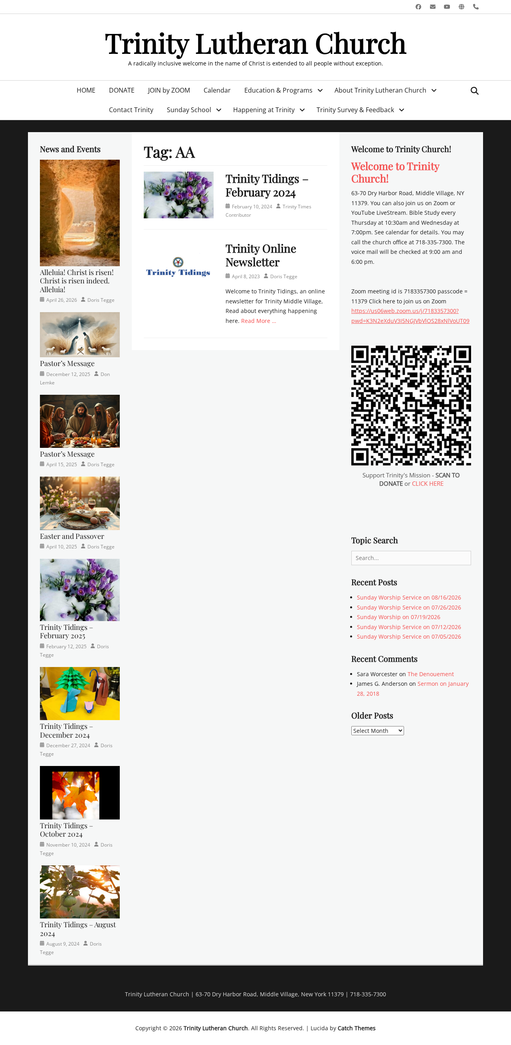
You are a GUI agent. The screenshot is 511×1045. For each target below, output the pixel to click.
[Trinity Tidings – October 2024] (80, 792)
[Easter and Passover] (80, 503)
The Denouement (431, 674)
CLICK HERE (428, 483)
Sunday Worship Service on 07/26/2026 (409, 607)
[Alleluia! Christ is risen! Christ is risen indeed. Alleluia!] (80, 212)
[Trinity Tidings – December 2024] (80, 693)
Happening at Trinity (264, 109)
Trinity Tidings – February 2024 (267, 185)
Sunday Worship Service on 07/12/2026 (409, 627)
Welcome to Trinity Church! (395, 172)
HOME (86, 90)
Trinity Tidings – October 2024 (66, 830)
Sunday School (189, 109)
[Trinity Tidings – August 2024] (80, 891)
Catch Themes (357, 1028)
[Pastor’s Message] (80, 334)
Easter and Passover (72, 536)
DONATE (122, 90)
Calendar (217, 90)
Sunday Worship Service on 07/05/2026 (409, 636)
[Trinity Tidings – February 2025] (80, 589)
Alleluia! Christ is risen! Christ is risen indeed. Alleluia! (77, 280)
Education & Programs (278, 90)
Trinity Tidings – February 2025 (66, 631)
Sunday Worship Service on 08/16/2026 (409, 597)
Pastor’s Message (67, 363)
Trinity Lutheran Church (255, 42)
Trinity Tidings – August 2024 (78, 929)
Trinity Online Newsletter (261, 255)
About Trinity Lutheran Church (380, 90)
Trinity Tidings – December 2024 (66, 730)
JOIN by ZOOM (169, 90)
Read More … (258, 321)
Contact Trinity (131, 109)
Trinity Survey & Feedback (355, 109)
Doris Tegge (283, 276)
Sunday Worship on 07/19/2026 (398, 617)
